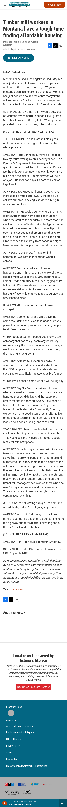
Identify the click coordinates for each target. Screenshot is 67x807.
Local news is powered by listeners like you (33, 658)
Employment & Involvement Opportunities (26, 766)
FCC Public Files (13, 739)
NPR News (18, 589)
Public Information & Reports (20, 732)
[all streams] (63, 803)
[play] (5, 803)
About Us (10, 752)
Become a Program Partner (33, 687)
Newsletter (11, 759)
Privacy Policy (13, 746)
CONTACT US (12, 721)
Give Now (55, 4)
